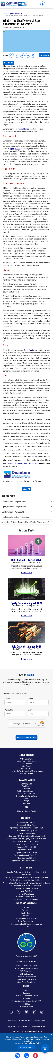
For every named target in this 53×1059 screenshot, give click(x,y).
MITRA (26, 1004)
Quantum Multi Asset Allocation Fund (26, 828)
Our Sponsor (26, 764)
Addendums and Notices (26, 918)
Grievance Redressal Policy (26, 996)
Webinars (26, 786)
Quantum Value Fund (26, 833)
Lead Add (44, 55)
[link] (14, 3)
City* (30, 710)
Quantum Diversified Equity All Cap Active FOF (26, 839)
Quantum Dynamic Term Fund (26, 855)
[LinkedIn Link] (34, 1012)
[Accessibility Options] (45, 1048)
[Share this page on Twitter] (22, 55)
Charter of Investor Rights (26, 888)
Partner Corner (26, 773)
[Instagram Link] (42, 1012)
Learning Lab (26, 784)
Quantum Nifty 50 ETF (26, 847)
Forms (26, 907)
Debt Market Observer (26, 791)
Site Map (26, 803)
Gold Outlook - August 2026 (13, 512)
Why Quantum (26, 759)
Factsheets (26, 910)
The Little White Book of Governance (26, 771)
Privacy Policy (35, 1043)
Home (5, 13)
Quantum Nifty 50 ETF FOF (26, 844)
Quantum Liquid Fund (26, 858)
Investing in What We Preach (26, 899)
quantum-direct (17, 13)
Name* (7, 698)
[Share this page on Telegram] (33, 55)
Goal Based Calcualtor (26, 976)
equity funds (15, 148)
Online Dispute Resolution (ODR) (26, 1001)
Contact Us (26, 990)
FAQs (26, 801)
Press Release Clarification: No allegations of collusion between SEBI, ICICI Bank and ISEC (26, 884)
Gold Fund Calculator (26, 982)
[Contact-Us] (26, 1055)
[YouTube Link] (26, 1012)
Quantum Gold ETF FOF (26, 852)
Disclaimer (12, 1020)
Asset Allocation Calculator (26, 968)
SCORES (26, 998)
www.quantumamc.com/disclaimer (22, 463)
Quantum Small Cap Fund (26, 830)
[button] (50, 4)
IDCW (26, 926)
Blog (26, 798)
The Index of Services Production (15, 517)
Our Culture (26, 768)
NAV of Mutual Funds (26, 811)
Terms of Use (39, 1020)
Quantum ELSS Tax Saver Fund (26, 841)
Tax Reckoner (26, 913)
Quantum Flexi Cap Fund (26, 822)
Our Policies (26, 891)
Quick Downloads (26, 894)
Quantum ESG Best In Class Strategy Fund (26, 836)
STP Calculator (26, 974)
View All (26, 489)
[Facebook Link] (11, 1012)
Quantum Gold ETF (26, 850)
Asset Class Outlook (26, 793)
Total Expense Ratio (26, 921)
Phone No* (9, 710)
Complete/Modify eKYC (26, 896)
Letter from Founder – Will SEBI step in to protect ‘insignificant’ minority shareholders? (26, 878)
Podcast (26, 788)
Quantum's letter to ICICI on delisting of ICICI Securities (26, 873)
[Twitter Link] (18, 1012)
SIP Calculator (26, 971)
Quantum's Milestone (26, 761)
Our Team (26, 766)
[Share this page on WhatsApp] (11, 55)
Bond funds (29, 350)
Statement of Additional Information (26, 924)
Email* (31, 698)
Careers (26, 993)
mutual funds (23, 129)
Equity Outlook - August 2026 (14, 506)
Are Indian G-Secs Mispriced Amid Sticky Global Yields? (25, 522)
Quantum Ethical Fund (26, 825)
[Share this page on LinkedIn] (28, 55)
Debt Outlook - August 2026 (13, 501)
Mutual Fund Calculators (26, 965)
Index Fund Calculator (26, 979)
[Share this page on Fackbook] (17, 55)
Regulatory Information (26, 796)
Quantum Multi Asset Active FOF (26, 861)
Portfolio (26, 916)
